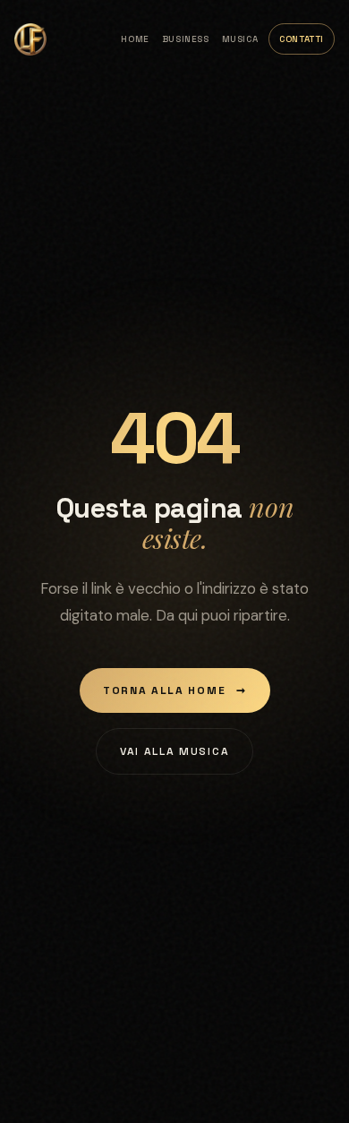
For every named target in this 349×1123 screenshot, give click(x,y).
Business (185, 39)
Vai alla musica (174, 751)
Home (135, 39)
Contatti (301, 39)
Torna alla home (175, 690)
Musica (240, 39)
